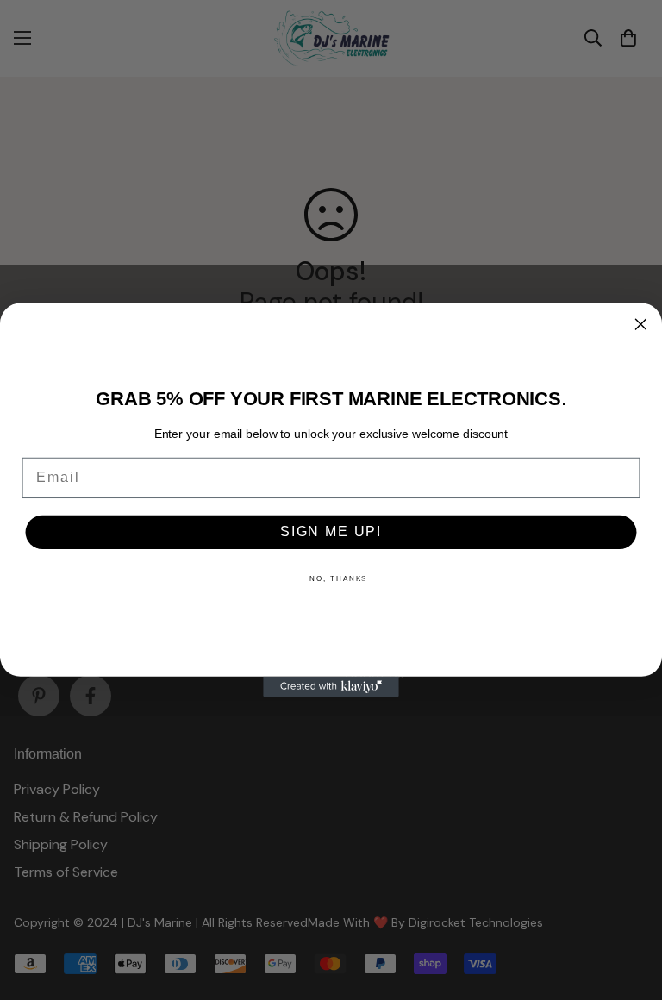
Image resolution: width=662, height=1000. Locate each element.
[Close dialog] (641, 324)
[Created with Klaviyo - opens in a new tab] (331, 687)
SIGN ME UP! (331, 532)
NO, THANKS (338, 579)
